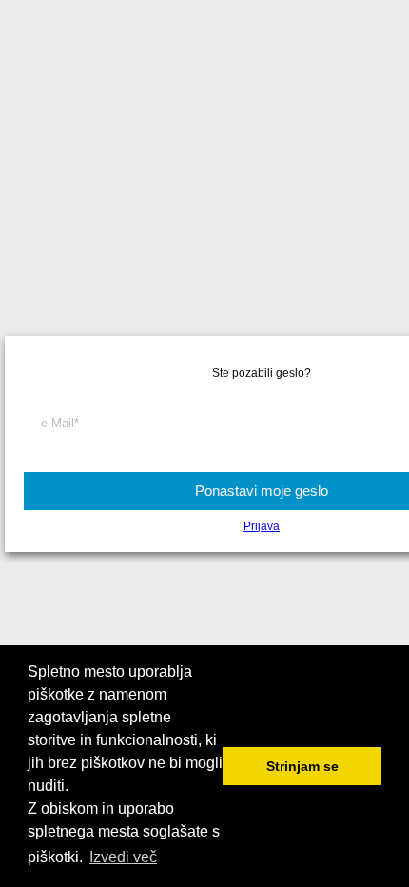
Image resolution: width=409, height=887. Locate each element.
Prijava (261, 526)
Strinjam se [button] (302, 766)
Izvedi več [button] (123, 857)
